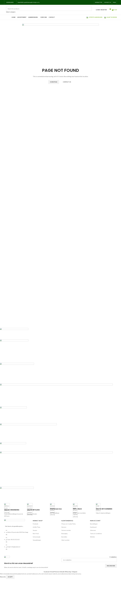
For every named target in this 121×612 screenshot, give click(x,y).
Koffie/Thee (36, 527)
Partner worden (66, 530)
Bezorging (64, 533)
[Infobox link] (14, 510)
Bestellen (64, 537)
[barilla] (56, 414)
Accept (10, 577)
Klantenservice (67, 520)
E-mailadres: (113, 557)
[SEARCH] (89, 10)
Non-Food (36, 533)
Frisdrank (35, 524)
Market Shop (38, 520)
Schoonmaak (36, 537)
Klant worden (65, 540)
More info (3, 577)
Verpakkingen (37, 540)
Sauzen (35, 530)
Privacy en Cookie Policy (68, 524)
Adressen (93, 530)
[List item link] (17, 540)
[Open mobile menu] (42, 2)
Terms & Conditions (96, 533)
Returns (63, 527)
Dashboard (93, 527)
